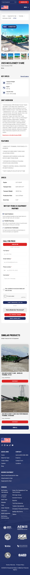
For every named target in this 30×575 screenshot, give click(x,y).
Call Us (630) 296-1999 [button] (22, 455)
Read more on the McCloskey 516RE (12, 135)
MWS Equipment (5, 513)
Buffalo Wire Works (17, 511)
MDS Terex (4, 499)
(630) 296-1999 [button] (24, 2)
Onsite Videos (5, 460)
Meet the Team (5, 458)
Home (2, 455)
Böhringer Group (16, 495)
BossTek (14, 500)
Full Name (6, 250)
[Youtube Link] (12, 445)
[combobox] (4, 270)
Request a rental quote (15, 318)
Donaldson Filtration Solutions (20, 509)
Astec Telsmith (5, 508)
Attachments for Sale (6, 478)
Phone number (7, 267)
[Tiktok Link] (10, 445)
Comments (6, 275)
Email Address (7, 259)
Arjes (2, 505)
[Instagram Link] (5, 445)
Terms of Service (10, 565)
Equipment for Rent (6, 481)
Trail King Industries (17, 503)
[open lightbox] (4, 56)
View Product (15, 381)
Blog (2, 466)
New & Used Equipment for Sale (9, 475)
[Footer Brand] (6, 440)
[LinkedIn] (7, 445)
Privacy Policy (20, 565)
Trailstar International (18, 506)
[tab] (13, 370)
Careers (3, 463)
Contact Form (19, 460)
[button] (26, 7)
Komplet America (17, 498)
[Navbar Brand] (4, 7)
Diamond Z (4, 510)
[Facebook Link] (2, 445)
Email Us (18, 458)
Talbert (14, 514)
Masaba (3, 502)
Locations (18, 463)
